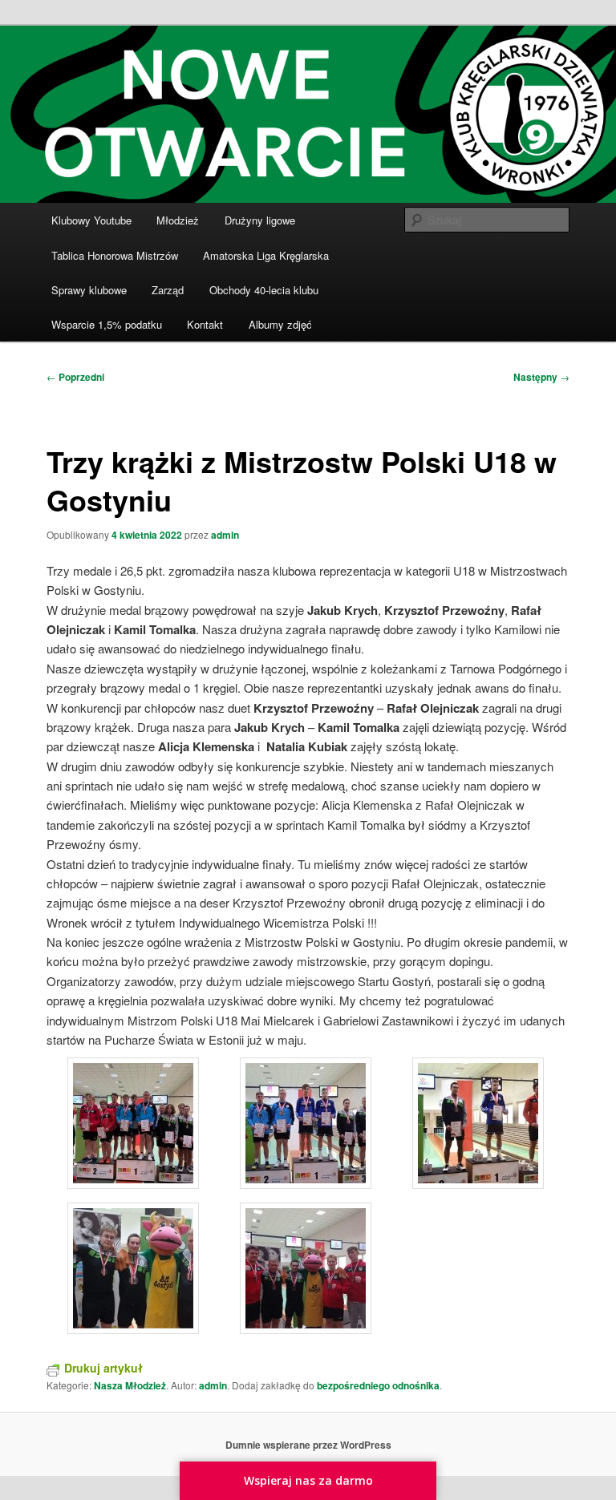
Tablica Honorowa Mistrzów (114, 255)
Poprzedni (75, 377)
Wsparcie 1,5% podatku (106, 324)
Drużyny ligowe (260, 220)
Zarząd (168, 289)
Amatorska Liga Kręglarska (266, 255)
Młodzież (177, 220)
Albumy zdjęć (280, 324)
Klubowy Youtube (91, 220)
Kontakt (205, 324)
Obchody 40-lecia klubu (263, 289)
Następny (541, 377)
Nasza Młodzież (130, 1385)
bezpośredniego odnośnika (378, 1385)
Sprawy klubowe (89, 289)
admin (225, 535)
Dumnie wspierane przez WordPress (308, 1444)
